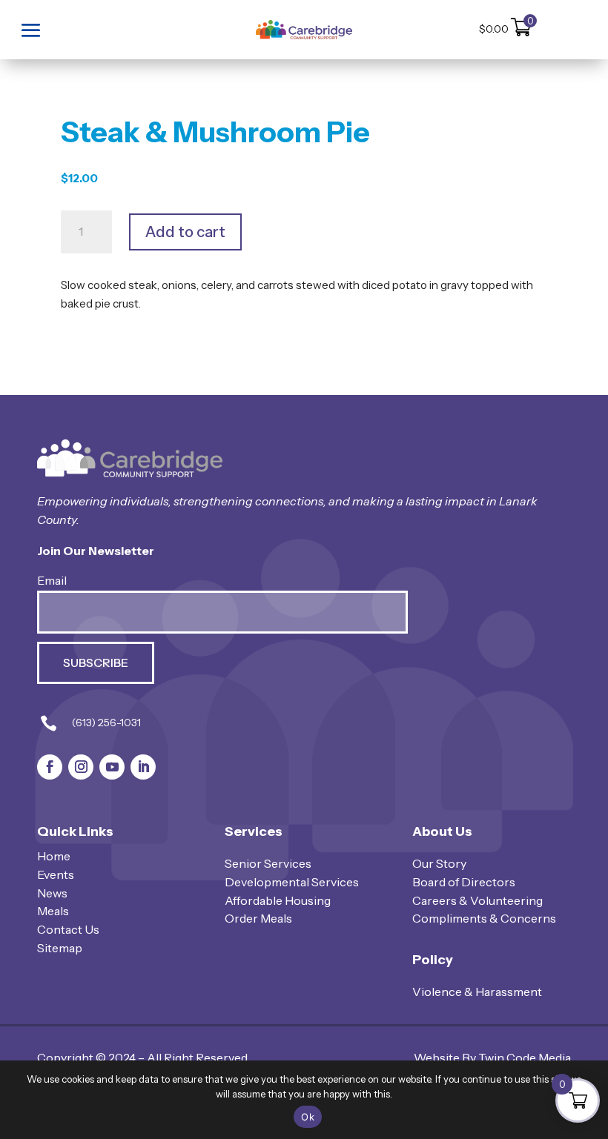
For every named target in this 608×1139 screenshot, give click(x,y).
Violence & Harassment (477, 991)
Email (52, 580)
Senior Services (268, 863)
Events (55, 874)
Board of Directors (463, 881)
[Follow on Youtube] (112, 767)
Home (53, 856)
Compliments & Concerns (484, 918)
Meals (53, 910)
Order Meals (258, 918)
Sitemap (59, 947)
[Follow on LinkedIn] (143, 767)
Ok (307, 1117)
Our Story (439, 863)
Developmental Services (292, 881)
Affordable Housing (278, 900)
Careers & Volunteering (477, 900)
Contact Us (68, 929)
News (52, 893)
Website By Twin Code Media (492, 1057)
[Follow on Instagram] (80, 767)
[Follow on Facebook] (49, 767)
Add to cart (185, 232)
